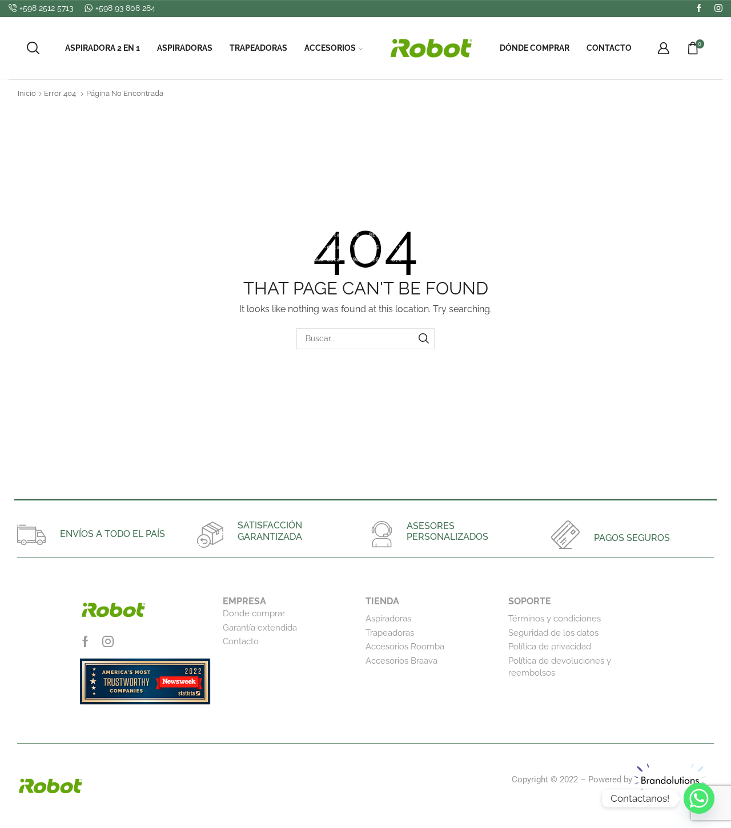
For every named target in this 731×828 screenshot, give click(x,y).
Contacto (609, 47)
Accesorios (330, 47)
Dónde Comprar (534, 47)
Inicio (27, 93)
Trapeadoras (258, 47)
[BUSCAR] (424, 338)
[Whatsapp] (699, 798)
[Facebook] (699, 8)
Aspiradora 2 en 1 (102, 47)
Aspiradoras (184, 47)
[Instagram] (718, 8)
